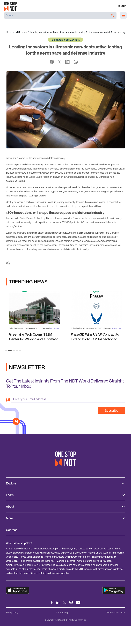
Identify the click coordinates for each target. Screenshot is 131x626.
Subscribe (111, 410)
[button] (6, 350)
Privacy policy (12, 612)
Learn (10, 495)
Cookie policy (62, 612)
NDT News (21, 32)
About (10, 506)
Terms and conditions (115, 612)
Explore (11, 483)
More (9, 518)
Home (9, 32)
